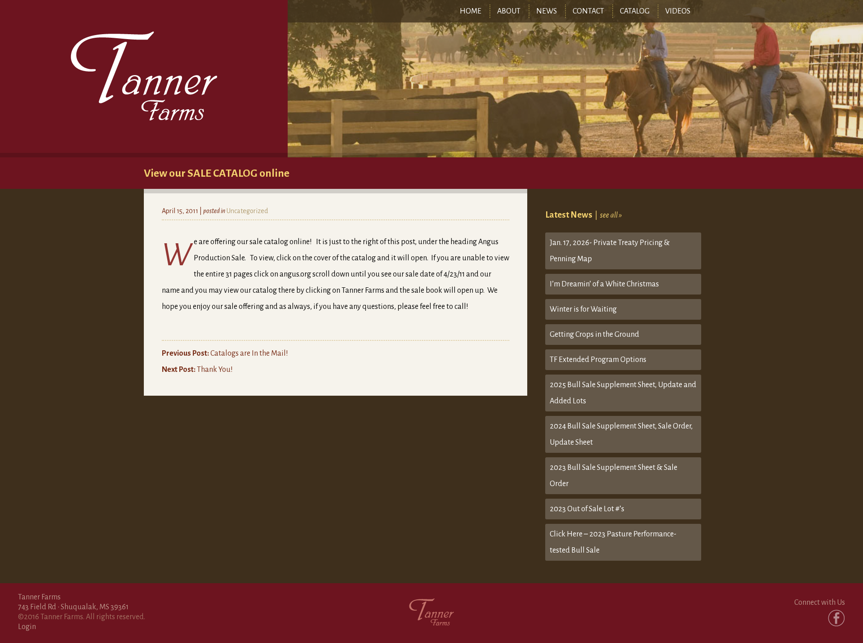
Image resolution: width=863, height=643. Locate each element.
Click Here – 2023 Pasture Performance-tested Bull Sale (613, 542)
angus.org (295, 274)
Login (27, 627)
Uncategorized (247, 210)
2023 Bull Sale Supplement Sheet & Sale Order (613, 476)
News (546, 11)
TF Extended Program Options (598, 360)
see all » (611, 215)
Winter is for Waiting (583, 309)
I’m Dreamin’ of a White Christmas (604, 284)
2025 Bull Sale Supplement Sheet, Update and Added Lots (623, 393)
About (508, 11)
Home (470, 11)
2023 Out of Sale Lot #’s (587, 509)
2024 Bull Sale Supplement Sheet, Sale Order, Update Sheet (621, 434)
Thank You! (197, 370)
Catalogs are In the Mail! (225, 353)
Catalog (634, 11)
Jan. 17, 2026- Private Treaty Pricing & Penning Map (610, 251)
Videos (677, 11)
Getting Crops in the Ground (594, 334)
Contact (588, 11)
